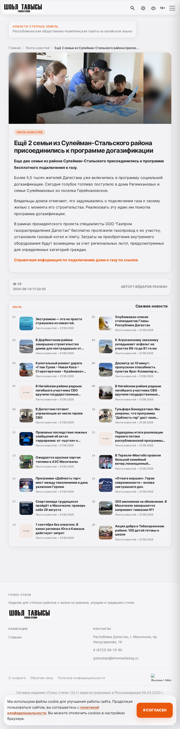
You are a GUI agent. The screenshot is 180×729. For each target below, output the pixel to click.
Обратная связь (41, 678)
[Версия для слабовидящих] (153, 8)
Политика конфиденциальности (81, 678)
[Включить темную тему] (143, 8)
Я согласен (154, 710)
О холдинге (17, 678)
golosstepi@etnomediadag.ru (115, 658)
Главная (14, 48)
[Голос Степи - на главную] (23, 8)
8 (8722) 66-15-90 (107, 650)
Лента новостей (38, 48)
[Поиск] (132, 8)
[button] (172, 8)
